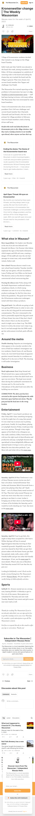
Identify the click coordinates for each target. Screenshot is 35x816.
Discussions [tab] (15, 718)
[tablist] (9, 694)
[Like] (3, 31)
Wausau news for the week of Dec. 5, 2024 (12, 731)
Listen (31, 26)
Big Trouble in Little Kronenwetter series (17, 93)
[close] (29, 757)
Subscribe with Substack (18, 798)
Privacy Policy (23, 806)
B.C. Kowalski (10, 25)
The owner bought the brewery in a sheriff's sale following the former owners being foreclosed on (12, 747)
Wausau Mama (12, 576)
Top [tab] (4, 718)
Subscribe (24, 3)
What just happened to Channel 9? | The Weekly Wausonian (11, 725)
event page (27, 450)
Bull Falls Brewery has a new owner (12, 743)
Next (28, 681)
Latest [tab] (8, 718)
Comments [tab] (6, 694)
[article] (17, 730)
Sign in (31, 3)
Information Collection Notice (21, 665)
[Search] (32, 718)
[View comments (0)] (8, 31)
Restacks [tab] (14, 694)
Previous (7, 681)
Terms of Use (26, 663)
